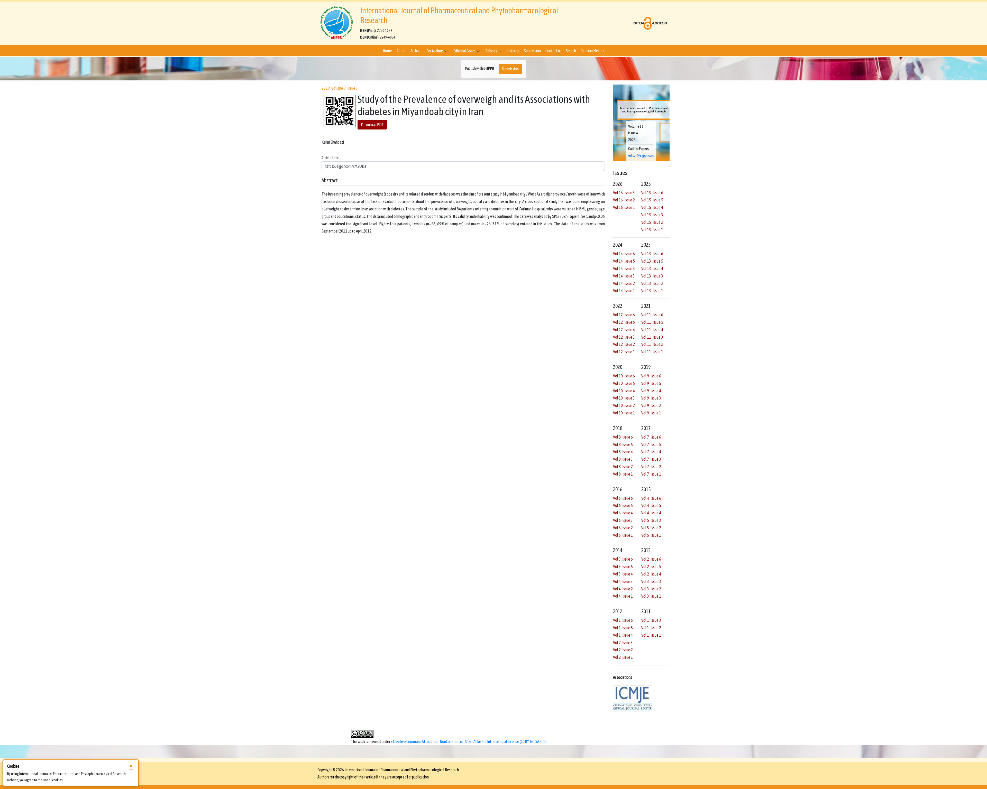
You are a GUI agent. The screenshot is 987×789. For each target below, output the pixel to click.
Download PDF (372, 125)
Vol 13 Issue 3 (652, 276)
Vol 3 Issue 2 (651, 589)
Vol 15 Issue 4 (652, 207)
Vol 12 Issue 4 (624, 329)
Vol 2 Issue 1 (623, 657)
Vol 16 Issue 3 (624, 192)
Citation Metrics (593, 50)
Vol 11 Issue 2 (652, 344)
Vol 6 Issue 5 (623, 505)
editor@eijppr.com (641, 155)
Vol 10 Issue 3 (624, 398)
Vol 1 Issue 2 (651, 627)
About (401, 50)
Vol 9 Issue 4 (651, 390)
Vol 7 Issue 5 (651, 444)
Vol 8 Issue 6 (623, 437)
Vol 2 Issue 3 (623, 642)
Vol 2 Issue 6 (651, 559)
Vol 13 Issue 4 (652, 268)
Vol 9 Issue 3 (651, 398)
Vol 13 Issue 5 (652, 261)
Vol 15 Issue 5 (652, 200)
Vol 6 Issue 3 (623, 520)
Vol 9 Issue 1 (651, 413)
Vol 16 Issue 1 (624, 207)
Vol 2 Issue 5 (651, 566)
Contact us (553, 50)
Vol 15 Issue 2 (652, 222)
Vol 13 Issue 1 (652, 290)
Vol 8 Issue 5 (623, 444)
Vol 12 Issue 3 (624, 337)
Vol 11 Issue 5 (652, 322)
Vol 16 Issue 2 (624, 200)
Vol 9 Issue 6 (651, 376)
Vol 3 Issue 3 (651, 581)
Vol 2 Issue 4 (651, 574)
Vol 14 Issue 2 (624, 283)
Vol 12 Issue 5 (624, 322)
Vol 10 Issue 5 (624, 383)
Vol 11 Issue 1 (652, 351)
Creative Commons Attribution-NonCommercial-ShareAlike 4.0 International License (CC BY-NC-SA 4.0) (469, 741)
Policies (491, 51)
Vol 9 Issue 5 (651, 383)
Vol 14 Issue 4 (624, 268)
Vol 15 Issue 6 (652, 192)
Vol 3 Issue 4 (623, 574)
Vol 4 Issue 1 (623, 596)
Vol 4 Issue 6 (651, 498)
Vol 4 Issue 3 (623, 581)
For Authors (435, 51)
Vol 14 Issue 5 (624, 261)
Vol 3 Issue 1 (651, 596)
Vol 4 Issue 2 (623, 589)
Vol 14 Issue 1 (624, 290)
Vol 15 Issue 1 (652, 229)
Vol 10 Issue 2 (624, 405)
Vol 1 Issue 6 (623, 620)
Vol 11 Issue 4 (652, 329)
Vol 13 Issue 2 (652, 283)
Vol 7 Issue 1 (651, 474)
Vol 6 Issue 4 (623, 512)
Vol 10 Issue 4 (624, 390)
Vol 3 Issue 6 (623, 559)
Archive (416, 50)
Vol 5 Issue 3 (651, 520)
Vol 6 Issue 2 (623, 527)
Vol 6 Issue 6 (623, 498)
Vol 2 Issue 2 (623, 649)
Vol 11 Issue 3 (652, 337)
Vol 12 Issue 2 (624, 344)
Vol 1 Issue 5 (623, 627)
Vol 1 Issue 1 (651, 635)
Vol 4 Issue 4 (651, 512)
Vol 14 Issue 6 (624, 253)
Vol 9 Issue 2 (651, 405)
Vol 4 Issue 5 (651, 505)
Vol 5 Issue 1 (651, 535)
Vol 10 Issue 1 (624, 413)
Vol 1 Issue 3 (651, 620)
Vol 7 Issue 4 (651, 451)
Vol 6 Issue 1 (623, 535)
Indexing (513, 50)
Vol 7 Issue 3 (651, 459)
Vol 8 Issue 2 (623, 466)
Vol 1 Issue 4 (623, 635)
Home (387, 50)
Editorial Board (464, 51)
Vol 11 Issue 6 (652, 314)
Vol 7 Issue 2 (651, 466)
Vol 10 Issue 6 (624, 376)
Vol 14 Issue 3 (624, 276)
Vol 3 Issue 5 (623, 566)
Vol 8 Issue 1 (623, 474)
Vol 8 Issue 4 (623, 451)
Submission (532, 50)
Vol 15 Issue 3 (652, 214)
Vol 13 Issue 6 (652, 253)
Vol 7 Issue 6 (651, 437)
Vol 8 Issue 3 (623, 459)
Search (571, 50)
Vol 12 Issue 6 (624, 314)
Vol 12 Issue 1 (624, 351)
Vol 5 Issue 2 (651, 527)
